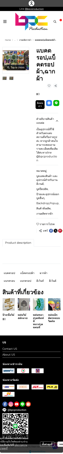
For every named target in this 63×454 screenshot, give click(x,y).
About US (8, 354)
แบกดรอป (25, 280)
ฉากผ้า (43, 273)
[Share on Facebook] (51, 231)
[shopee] (28, 404)
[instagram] (10, 404)
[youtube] (16, 404)
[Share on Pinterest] (60, 231)
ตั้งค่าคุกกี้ (47, 444)
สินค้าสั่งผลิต (43, 208)
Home (8, 40)
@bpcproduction (34, 8)
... (15, 40)
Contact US (9, 348)
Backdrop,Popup (47, 203)
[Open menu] (5, 21)
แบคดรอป (9, 273)
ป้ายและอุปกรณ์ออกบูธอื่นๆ (47, 196)
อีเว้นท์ (40, 280)
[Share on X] (56, 231)
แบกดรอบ (9, 280)
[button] (55, 21)
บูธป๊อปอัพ (42, 189)
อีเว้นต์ (52, 280)
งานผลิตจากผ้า (25, 40)
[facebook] (5, 404)
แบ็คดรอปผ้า (27, 273)
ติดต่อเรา (40, 104)
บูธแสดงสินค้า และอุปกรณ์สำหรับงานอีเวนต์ (47, 180)
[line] (22, 404)
